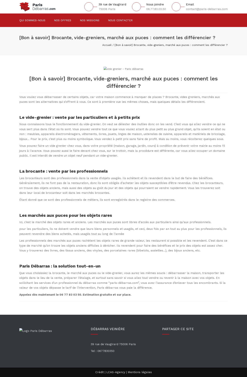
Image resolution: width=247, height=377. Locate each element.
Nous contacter (120, 20)
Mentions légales (140, 372)
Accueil (107, 44)
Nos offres (62, 20)
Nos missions (89, 20)
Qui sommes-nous (32, 20)
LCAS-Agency (115, 372)
